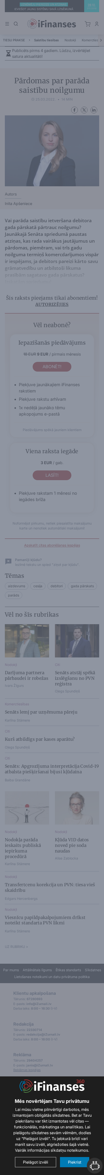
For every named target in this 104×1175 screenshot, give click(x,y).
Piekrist (74, 1162)
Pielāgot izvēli (35, 1162)
